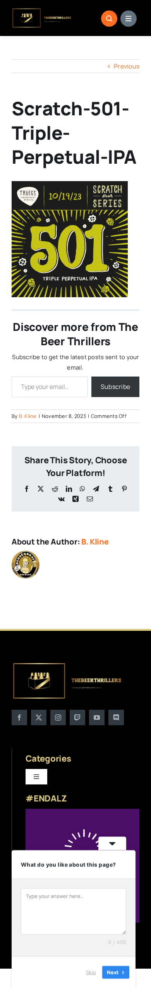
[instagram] (58, 717)
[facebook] (19, 717)
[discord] (116, 717)
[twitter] (38, 717)
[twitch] (77, 717)
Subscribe (115, 386)
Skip (91, 972)
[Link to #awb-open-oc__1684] (128, 18)
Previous (126, 66)
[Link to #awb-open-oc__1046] (109, 18)
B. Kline (28, 416)
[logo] (42, 11)
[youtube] (97, 717)
